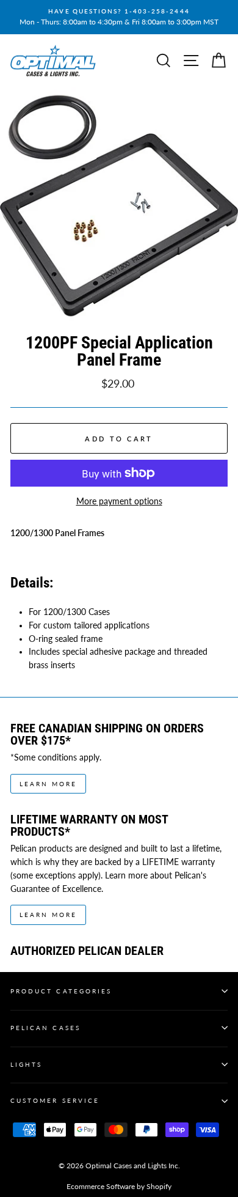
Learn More (48, 783)
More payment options (119, 501)
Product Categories (61, 991)
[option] (119, 17)
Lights (26, 1064)
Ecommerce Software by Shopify (119, 1186)
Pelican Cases (45, 1027)
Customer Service (54, 1100)
